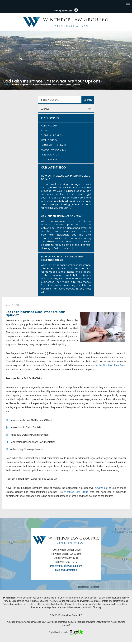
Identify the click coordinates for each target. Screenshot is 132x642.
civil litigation (49, 140)
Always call (101, 487)
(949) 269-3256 (63, 10)
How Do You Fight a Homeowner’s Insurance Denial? (62, 258)
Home (7, 85)
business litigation (52, 135)
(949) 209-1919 (68, 561)
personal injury (50, 154)
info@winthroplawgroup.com (66, 565)
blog (44, 130)
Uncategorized (50, 159)
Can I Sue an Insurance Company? (62, 216)
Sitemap (97, 607)
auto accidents (50, 125)
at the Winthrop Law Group (111, 365)
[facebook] (76, 10)
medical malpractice (21, 85)
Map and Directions (66, 569)
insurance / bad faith (53, 145)
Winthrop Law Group (76, 491)
